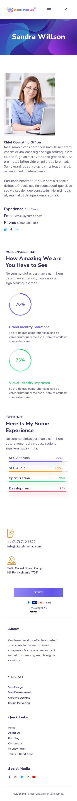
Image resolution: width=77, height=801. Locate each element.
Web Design (15, 687)
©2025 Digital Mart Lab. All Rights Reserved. (38, 793)
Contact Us (15, 743)
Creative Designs (19, 697)
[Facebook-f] (9, 776)
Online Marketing (19, 702)
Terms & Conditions (20, 754)
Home (12, 727)
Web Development (19, 692)
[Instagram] (15, 776)
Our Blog (13, 738)
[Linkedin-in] (28, 776)
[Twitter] (21, 776)
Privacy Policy (17, 748)
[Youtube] (34, 776)
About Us (14, 732)
